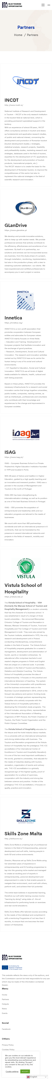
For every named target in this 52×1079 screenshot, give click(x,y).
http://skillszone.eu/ (13, 838)
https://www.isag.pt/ (14, 457)
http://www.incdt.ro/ (14, 105)
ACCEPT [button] (25, 1071)
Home (18, 35)
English (33, 1077)
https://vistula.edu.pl (14, 596)
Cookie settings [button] (12, 1071)
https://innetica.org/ (14, 323)
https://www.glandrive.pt (16, 230)
